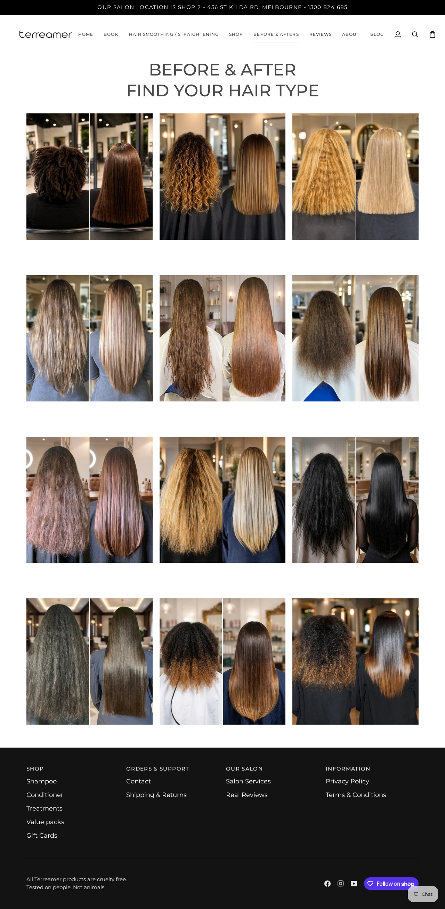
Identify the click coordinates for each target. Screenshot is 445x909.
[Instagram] (341, 883)
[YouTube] (354, 883)
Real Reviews (247, 795)
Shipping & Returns (156, 795)
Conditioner (44, 795)
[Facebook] (327, 883)
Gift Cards (41, 835)
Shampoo (41, 781)
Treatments (44, 808)
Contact (138, 781)
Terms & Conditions (356, 795)
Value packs (45, 822)
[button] (174, 34)
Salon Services (248, 781)
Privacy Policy (347, 781)
